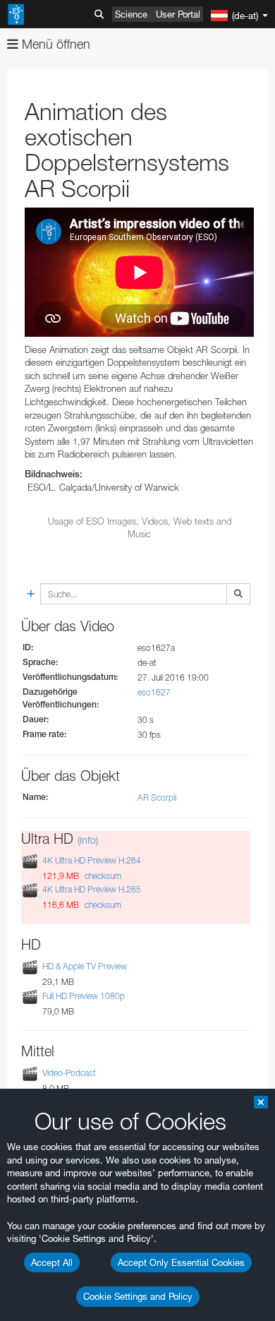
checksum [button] (101, 876)
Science (131, 14)
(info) (88, 840)
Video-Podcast (69, 1073)
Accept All (52, 1262)
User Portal (178, 14)
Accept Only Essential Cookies (181, 1262)
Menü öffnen (54, 44)
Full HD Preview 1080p (83, 996)
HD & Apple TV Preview (84, 967)
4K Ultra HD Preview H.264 (91, 860)
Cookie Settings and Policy (137, 1296)
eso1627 (154, 692)
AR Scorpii (157, 797)
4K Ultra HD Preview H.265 (91, 889)
